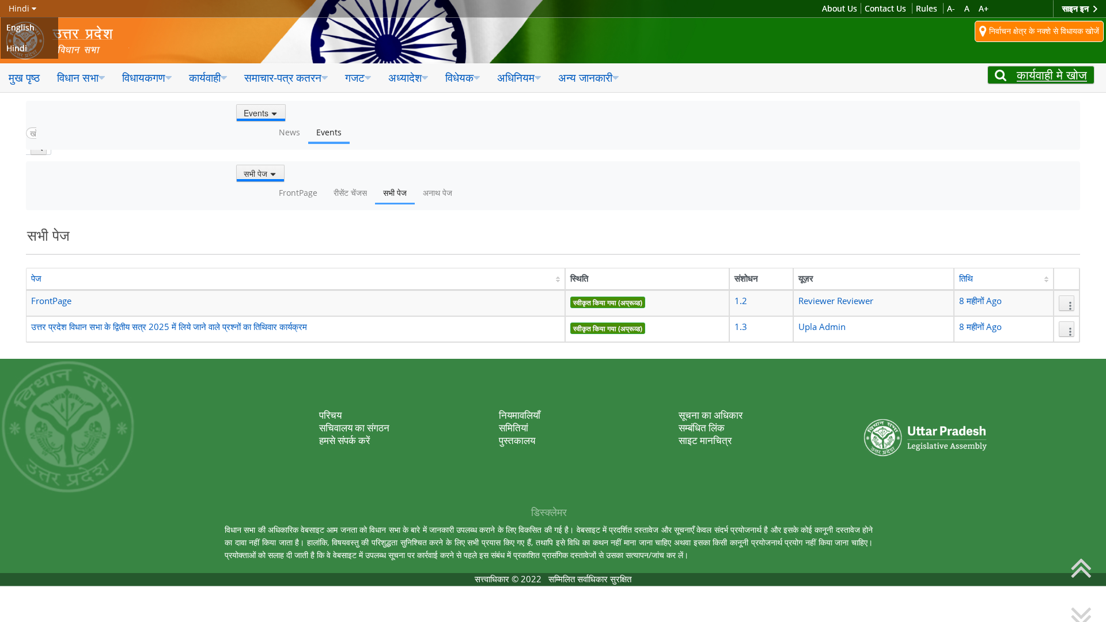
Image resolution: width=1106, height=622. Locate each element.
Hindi (16, 48)
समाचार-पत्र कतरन (282, 77)
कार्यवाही (205, 77)
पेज (36, 278)
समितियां (513, 427)
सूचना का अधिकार (711, 415)
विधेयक (459, 77)
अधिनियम (516, 77)
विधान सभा (78, 77)
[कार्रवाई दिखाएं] (1066, 303)
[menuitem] (24, 78)
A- (951, 8)
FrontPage (51, 301)
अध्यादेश (405, 77)
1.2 (740, 301)
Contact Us (885, 8)
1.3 (740, 327)
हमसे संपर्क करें (344, 440)
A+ (983, 8)
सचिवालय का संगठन (354, 427)
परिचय (330, 415)
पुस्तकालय (517, 440)
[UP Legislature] (925, 414)
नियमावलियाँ (519, 415)
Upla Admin (822, 327)
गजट (355, 77)
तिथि (966, 278)
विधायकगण (143, 77)
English (20, 27)
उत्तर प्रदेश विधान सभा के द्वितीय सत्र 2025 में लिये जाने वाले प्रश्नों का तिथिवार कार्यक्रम (169, 327)
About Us (839, 8)
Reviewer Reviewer (835, 301)
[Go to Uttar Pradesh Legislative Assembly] (67, 40)
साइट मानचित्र (705, 440)
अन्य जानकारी (585, 77)
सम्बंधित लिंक (702, 427)
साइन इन (1076, 8)
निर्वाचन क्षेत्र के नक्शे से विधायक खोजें (1043, 30)
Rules (926, 8)
